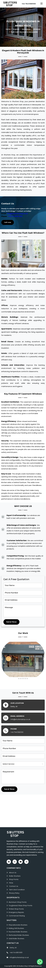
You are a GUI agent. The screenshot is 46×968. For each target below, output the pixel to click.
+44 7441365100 (29, 4)
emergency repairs (16, 912)
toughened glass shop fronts (20, 905)
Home (8, 29)
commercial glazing (17, 916)
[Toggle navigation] (41, 3)
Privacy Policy (14, 893)
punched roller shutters (18, 932)
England (16, 29)
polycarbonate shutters (18, 925)
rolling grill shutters (16, 928)
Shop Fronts (13, 879)
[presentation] (2, 659)
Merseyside (26, 29)
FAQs (11, 883)
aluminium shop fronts (18, 902)
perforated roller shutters (19, 935)
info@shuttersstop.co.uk (17, 213)
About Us (12, 872)
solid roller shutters (16, 938)
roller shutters (14, 876)
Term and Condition (17, 889)
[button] (18, 678)
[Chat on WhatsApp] (40, 962)
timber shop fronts (16, 909)
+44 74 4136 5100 (15, 216)
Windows (36, 29)
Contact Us (13, 886)
